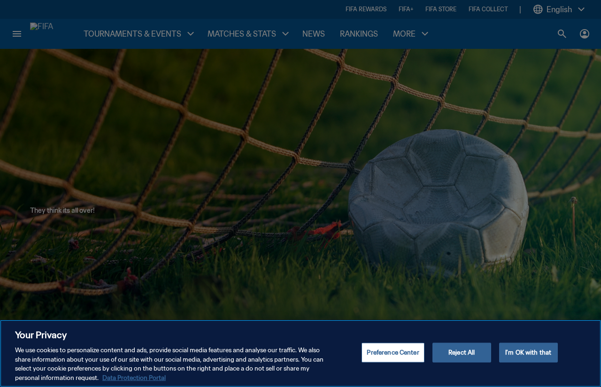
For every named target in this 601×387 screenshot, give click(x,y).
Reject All (461, 352)
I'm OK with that (528, 352)
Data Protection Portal (134, 377)
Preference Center (393, 352)
